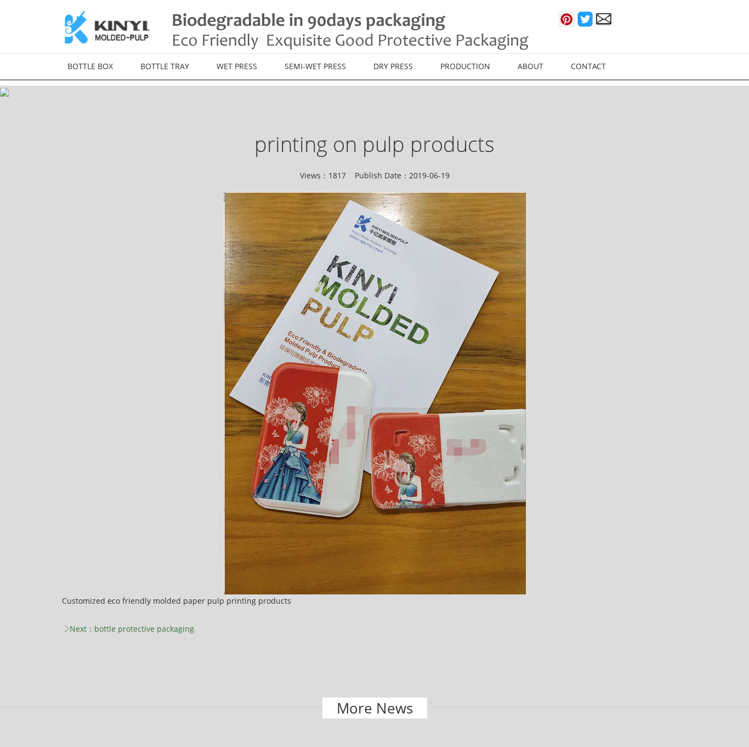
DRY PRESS (393, 66)
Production (465, 66)
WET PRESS (237, 66)
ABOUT (530, 66)
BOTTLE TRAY (164, 66)
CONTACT (588, 66)
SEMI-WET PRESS (315, 66)
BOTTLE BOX (90, 66)
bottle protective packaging (144, 629)
